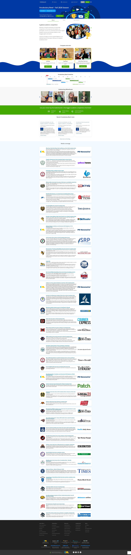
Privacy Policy (87, 530)
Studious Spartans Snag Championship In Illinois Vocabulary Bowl (58, 383)
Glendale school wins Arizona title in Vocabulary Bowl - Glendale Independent (58, 461)
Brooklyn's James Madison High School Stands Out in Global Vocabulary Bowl (61, 216)
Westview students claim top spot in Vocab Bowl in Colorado (58, 307)
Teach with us (54, 523)
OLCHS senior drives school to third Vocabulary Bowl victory (58, 237)
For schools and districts (55, 526)
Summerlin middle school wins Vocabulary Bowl (55, 486)
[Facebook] (73, 552)
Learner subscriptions (42, 525)
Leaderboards (78, 523)
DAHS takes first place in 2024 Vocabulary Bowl (55, 318)
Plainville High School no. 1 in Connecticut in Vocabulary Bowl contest (59, 193)
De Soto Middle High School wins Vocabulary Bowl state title (58, 366)
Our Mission (87, 525)
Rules (64, 20)
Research (53, 531)
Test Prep (40, 530)
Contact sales (54, 535)
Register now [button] (59, 15)
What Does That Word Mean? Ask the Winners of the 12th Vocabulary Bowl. (61, 148)
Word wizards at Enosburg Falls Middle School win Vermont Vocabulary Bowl (61, 248)
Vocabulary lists (41, 526)
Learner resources (67, 528)
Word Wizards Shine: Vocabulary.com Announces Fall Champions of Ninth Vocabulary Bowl (60, 374)
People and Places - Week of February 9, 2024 (55, 469)
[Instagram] (78, 552)
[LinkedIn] (80, 552)
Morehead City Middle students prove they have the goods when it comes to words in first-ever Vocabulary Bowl (61, 409)
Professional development (56, 533)
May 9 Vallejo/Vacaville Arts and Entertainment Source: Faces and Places (60, 357)
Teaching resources (67, 526)
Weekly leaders (78, 528)
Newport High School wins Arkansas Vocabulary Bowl (56, 401)
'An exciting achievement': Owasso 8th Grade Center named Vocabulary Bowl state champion (60, 418)
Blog (85, 526)
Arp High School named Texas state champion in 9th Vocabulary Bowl (59, 435)
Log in (83, 2)
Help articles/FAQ (67, 525)
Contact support (66, 535)
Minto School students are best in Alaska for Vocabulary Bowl (58, 327)
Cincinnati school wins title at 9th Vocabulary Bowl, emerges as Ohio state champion (60, 392)
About (53, 20)
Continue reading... (43, 135)
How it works (54, 528)
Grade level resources (67, 531)
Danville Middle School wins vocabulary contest (55, 452)
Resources (66, 523)
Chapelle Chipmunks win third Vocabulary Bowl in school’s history (59, 159)
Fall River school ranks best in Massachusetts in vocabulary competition (60, 444)
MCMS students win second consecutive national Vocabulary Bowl (59, 336)
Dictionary (40, 528)
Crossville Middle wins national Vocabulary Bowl (55, 205)
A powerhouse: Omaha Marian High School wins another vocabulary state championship (60, 477)
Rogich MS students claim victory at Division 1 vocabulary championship (60, 512)
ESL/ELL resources (67, 530)
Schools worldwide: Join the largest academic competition (47, 122)
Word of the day (41, 535)
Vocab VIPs (48, 261)
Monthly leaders (78, 530)
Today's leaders (78, 526)
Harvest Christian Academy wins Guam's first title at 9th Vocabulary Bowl (60, 427)
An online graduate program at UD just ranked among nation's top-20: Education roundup (60, 496)
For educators (54, 525)
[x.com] (76, 552)
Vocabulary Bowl (78, 525)
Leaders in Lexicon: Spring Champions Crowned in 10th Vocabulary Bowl (60, 282)
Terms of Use (87, 531)
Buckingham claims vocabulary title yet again (55, 170)
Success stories (54, 530)
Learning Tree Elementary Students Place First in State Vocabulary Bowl (60, 295)
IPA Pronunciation (67, 533)
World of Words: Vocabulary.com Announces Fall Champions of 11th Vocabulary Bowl (59, 226)
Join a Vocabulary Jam (42, 531)
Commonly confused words (43, 533)
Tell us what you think (88, 528)
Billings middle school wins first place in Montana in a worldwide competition (61, 182)
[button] (91, 2)
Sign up (87, 2)
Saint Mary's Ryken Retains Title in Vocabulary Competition (58, 345)
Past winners (76, 20)
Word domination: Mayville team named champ (55, 503)
